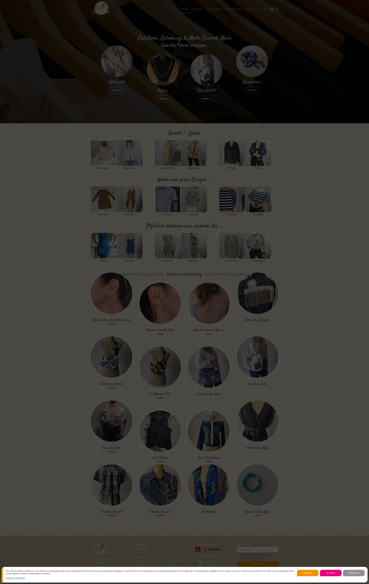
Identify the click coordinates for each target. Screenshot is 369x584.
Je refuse (330, 573)
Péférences (354, 573)
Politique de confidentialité (15, 578)
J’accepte (307, 573)
